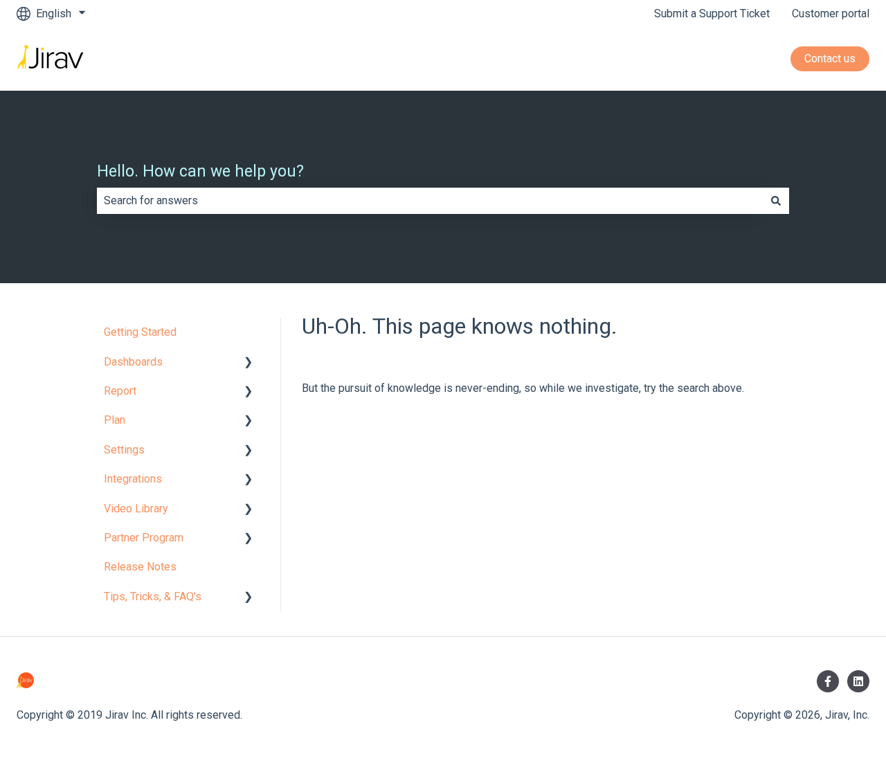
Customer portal (830, 13)
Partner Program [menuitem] (143, 537)
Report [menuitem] (120, 390)
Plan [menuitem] (114, 420)
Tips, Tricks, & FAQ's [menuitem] (152, 596)
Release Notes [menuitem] (140, 566)
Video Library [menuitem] (136, 508)
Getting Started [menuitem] (140, 332)
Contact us (830, 58)
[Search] (776, 201)
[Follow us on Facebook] (828, 681)
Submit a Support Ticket (712, 13)
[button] (248, 363)
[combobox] (430, 201)
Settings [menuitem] (124, 449)
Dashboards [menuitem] (133, 361)
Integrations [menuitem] (133, 478)
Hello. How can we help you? (200, 171)
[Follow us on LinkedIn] (858, 681)
